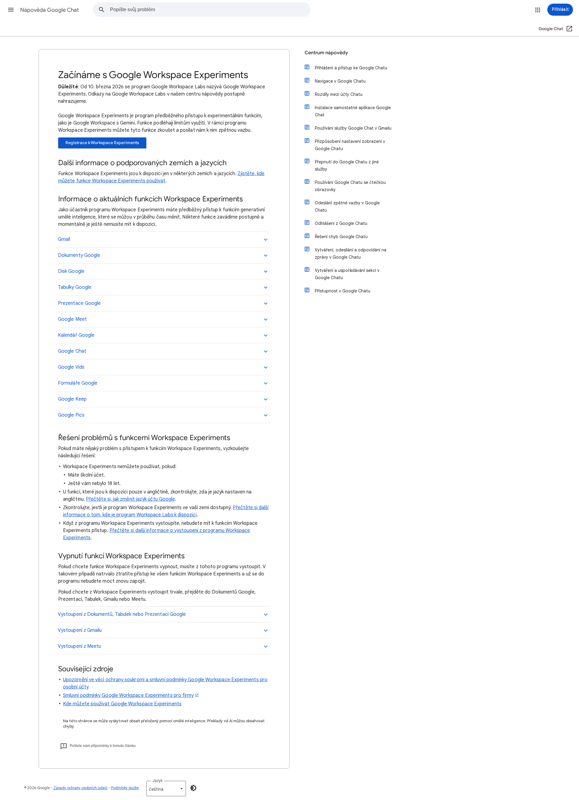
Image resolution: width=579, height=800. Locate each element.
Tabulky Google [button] (74, 287)
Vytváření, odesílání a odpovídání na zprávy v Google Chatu (350, 253)
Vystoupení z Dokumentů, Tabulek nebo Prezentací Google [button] (122, 614)
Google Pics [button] (71, 415)
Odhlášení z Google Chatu (341, 223)
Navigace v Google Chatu (340, 81)
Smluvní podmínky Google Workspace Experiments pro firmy (128, 695)
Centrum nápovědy (326, 53)
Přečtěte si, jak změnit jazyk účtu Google (130, 499)
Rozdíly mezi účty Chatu (338, 94)
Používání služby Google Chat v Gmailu (353, 128)
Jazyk (158, 780)
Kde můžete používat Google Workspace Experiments (122, 704)
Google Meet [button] (72, 319)
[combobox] (210, 10)
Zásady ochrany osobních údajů (80, 788)
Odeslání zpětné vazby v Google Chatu (347, 206)
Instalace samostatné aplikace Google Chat (353, 111)
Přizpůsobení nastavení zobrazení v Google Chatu (350, 145)
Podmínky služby (125, 788)
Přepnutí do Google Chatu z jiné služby (347, 165)
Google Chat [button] (72, 351)
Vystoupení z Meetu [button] (79, 646)
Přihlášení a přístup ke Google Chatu (351, 68)
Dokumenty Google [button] (79, 255)
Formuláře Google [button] (77, 383)
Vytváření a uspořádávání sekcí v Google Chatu (347, 274)
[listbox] (166, 788)
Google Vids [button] (71, 367)
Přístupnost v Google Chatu (342, 291)
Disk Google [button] (71, 271)
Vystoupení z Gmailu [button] (80, 630)
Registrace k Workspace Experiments (102, 142)
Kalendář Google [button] (76, 335)
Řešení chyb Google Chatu (341, 236)
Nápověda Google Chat (49, 10)
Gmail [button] (64, 239)
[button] (11, 9)
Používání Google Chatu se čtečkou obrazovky (350, 186)
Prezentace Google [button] (79, 303)
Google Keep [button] (72, 399)
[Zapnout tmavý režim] (193, 788)
